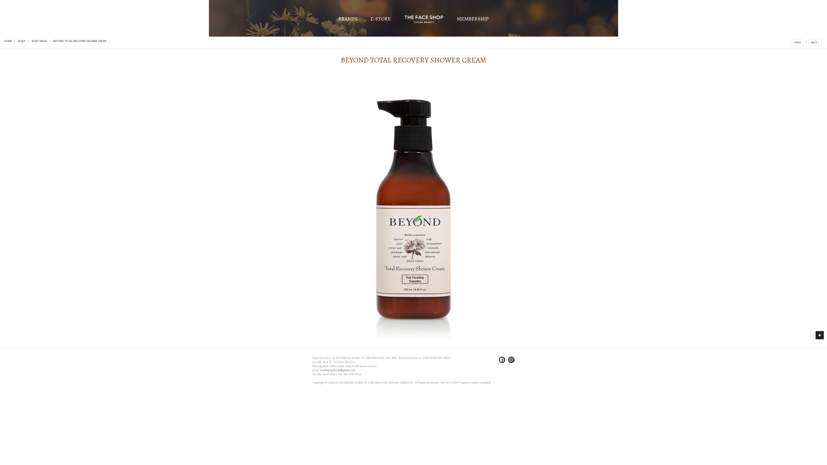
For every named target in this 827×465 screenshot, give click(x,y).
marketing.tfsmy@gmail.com (337, 370)
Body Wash (39, 41)
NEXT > (815, 42)
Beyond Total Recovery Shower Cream (79, 41)
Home (8, 41)
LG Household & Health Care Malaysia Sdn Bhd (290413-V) (374, 382)
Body (21, 41)
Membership (473, 18)
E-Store (380, 18)
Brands (348, 18)
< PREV (797, 42)
